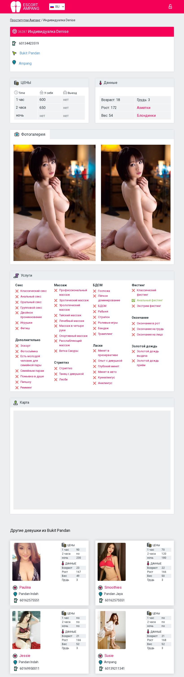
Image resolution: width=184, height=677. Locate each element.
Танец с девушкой (71, 374)
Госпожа (104, 291)
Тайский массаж (70, 315)
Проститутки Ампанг (25, 20)
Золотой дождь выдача (148, 353)
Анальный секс (30, 296)
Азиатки (143, 108)
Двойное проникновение (31, 315)
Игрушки (26, 322)
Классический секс (33, 291)
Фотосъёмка (29, 351)
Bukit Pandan (29, 53)
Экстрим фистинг (149, 306)
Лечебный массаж (71, 321)
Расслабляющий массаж (70, 343)
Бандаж (103, 328)
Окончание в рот (148, 323)
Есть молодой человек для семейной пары (31, 360)
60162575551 (29, 600)
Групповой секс (31, 307)
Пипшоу (25, 382)
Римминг (26, 387)
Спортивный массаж (73, 335)
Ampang (25, 63)
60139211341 (115, 668)
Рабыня (103, 311)
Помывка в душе (32, 376)
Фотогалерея (32, 134)
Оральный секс (31, 302)
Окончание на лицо (150, 334)
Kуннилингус (106, 377)
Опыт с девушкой (110, 360)
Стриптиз (65, 368)
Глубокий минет (108, 366)
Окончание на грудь (150, 329)
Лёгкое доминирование (109, 298)
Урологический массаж (69, 307)
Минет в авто (107, 372)
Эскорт (25, 345)
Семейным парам (32, 370)
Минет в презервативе (108, 353)
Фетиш (25, 328)
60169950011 (29, 668)
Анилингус (105, 383)
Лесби (63, 379)
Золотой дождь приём (148, 363)
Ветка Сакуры (68, 350)
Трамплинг (105, 333)
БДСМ (102, 306)
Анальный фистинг (150, 300)
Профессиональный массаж (73, 292)
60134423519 (29, 43)
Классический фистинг (146, 292)
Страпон (104, 317)
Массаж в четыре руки (71, 328)
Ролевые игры (108, 322)
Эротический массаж (74, 300)
